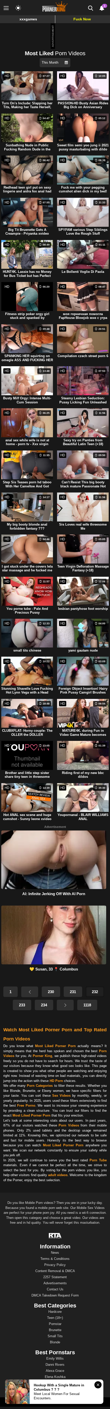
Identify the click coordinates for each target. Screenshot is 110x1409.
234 (44, 1005)
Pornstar (55, 1324)
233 (22, 1005)
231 (73, 992)
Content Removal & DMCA (55, 1271)
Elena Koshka (55, 1377)
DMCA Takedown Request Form (55, 1295)
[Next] (65, 1005)
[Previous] (29, 992)
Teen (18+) (55, 1318)
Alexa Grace (55, 1371)
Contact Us (55, 1289)
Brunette (55, 1330)
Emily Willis (55, 1358)
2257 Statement (55, 1277)
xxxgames (28, 19)
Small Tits (55, 1336)
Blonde (55, 1342)
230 (51, 992)
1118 (87, 1005)
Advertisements (55, 1283)
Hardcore (55, 1312)
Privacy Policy (55, 1265)
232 (95, 992)
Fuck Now (82, 19)
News (55, 1253)
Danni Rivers (55, 1364)
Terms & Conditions (55, 1259)
